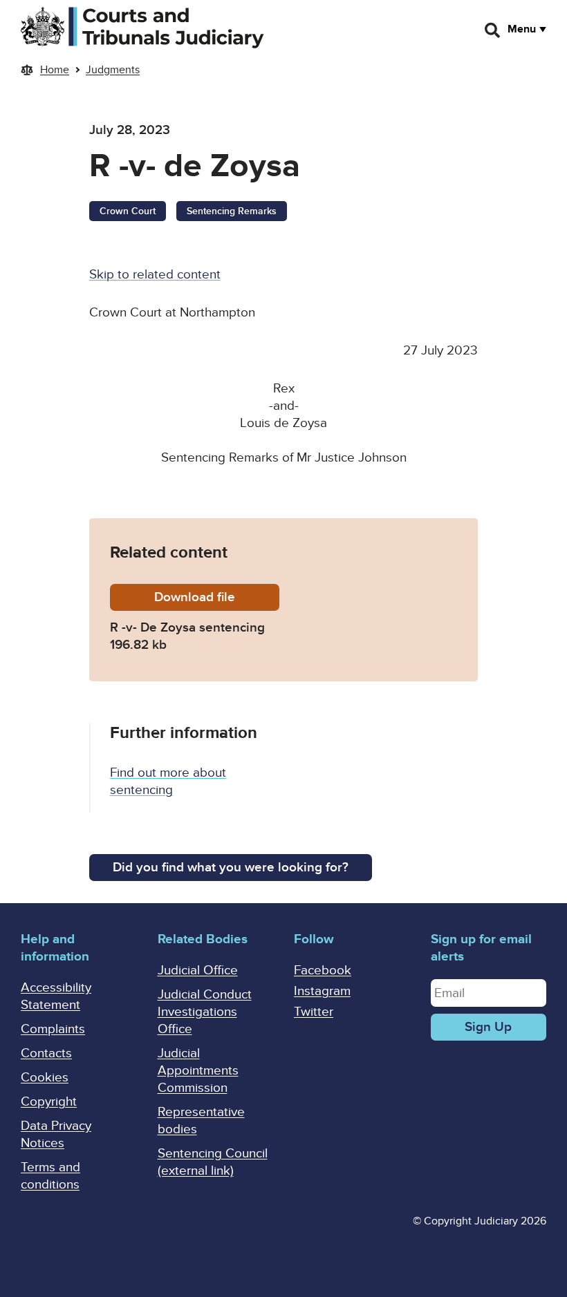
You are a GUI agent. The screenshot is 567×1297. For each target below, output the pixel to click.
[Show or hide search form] (493, 30)
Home (54, 70)
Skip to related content (155, 275)
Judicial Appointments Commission (198, 1070)
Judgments (113, 70)
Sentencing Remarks (232, 211)
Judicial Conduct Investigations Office (205, 1012)
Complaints (53, 1029)
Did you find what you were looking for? (230, 867)
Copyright (49, 1102)
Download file (216, 597)
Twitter (313, 1012)
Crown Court (128, 211)
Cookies (44, 1078)
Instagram (322, 991)
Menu (522, 29)
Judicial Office (198, 970)
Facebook (322, 970)
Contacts (46, 1053)
